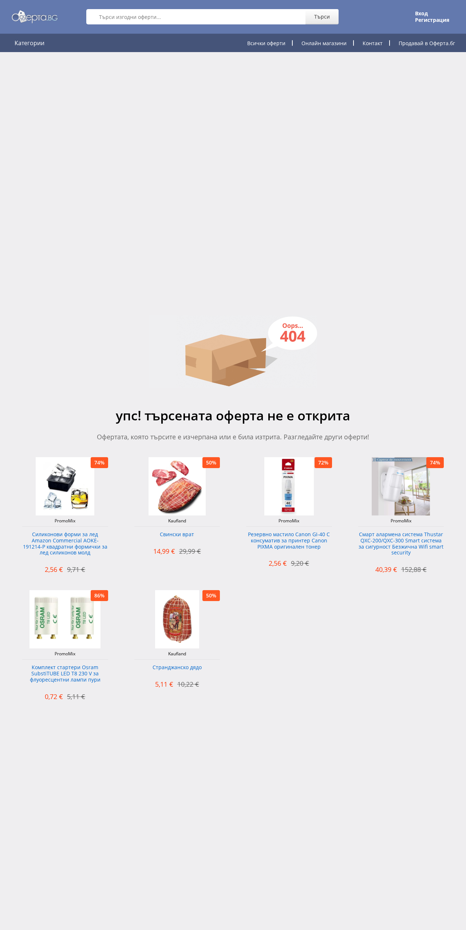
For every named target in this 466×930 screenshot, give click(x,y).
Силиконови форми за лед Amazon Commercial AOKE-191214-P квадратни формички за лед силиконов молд (65, 543)
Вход (421, 13)
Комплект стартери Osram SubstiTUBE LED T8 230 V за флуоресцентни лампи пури (65, 673)
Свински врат (177, 534)
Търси (322, 16)
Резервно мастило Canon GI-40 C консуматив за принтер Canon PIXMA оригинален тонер (289, 540)
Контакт (373, 43)
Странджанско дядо (177, 667)
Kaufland (177, 520)
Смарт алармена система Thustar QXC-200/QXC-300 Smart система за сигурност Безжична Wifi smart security (401, 543)
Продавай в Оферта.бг (427, 43)
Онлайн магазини (324, 43)
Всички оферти (266, 43)
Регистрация (432, 20)
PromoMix (65, 520)
